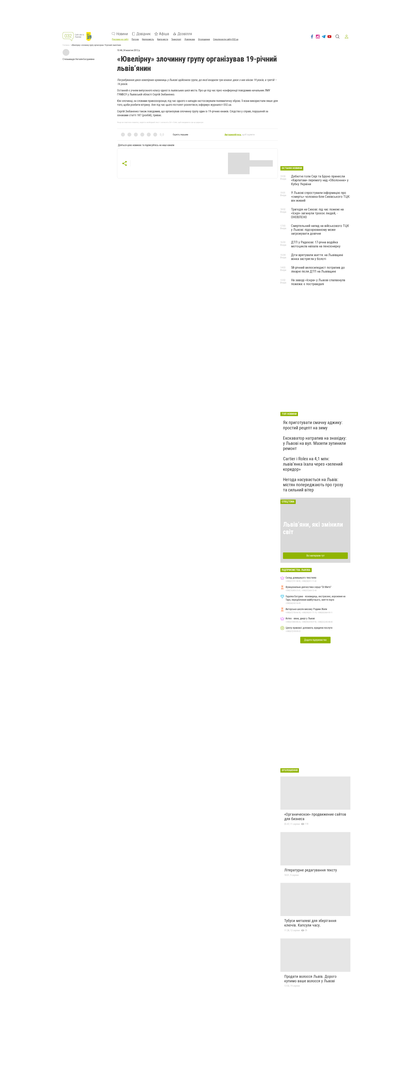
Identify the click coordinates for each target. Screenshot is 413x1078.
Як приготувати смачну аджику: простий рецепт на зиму (312, 425)
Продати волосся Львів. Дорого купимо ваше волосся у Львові (310, 978)
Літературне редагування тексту (310, 870)
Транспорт (176, 39)
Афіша (164, 33)
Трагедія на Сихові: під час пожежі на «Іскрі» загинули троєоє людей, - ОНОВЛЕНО (317, 213)
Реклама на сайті (120, 39)
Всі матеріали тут (315, 555)
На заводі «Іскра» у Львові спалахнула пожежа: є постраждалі (318, 282)
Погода (135, 39)
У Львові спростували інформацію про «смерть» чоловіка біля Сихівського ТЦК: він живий (320, 196)
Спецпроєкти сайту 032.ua (225, 39)
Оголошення (204, 39)
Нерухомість (148, 39)
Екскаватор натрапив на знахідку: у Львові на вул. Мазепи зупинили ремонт (315, 443)
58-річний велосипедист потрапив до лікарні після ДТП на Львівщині (318, 269)
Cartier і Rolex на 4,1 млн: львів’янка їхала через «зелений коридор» (313, 464)
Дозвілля (184, 33)
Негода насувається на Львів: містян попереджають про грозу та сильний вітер (313, 485)
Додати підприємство (315, 639)
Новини (122, 33)
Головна (66, 45)
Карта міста (162, 39)
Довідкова (189, 39)
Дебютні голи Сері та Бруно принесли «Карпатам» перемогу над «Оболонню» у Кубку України (319, 180)
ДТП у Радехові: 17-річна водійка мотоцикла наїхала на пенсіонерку (315, 244)
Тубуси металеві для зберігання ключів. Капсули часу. (310, 922)
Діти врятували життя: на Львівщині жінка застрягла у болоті (317, 257)
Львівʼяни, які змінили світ (313, 528)
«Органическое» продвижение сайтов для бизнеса (315, 816)
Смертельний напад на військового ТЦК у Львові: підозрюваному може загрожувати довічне (320, 229)
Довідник (143, 33)
